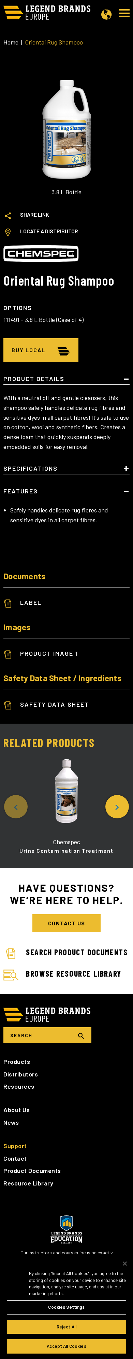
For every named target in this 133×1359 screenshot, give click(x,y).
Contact (15, 1158)
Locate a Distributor (49, 231)
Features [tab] (20, 491)
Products (16, 1061)
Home (10, 42)
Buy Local (28, 350)
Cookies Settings (66, 1307)
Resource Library (28, 1183)
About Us (16, 1109)
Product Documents (32, 1170)
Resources (18, 1086)
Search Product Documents (77, 952)
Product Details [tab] (33, 379)
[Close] (124, 1263)
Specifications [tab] (30, 468)
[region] (66, 1306)
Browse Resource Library (73, 973)
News (11, 1122)
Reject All (66, 1326)
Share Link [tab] (34, 214)
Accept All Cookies (66, 1346)
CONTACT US (66, 923)
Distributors (20, 1074)
